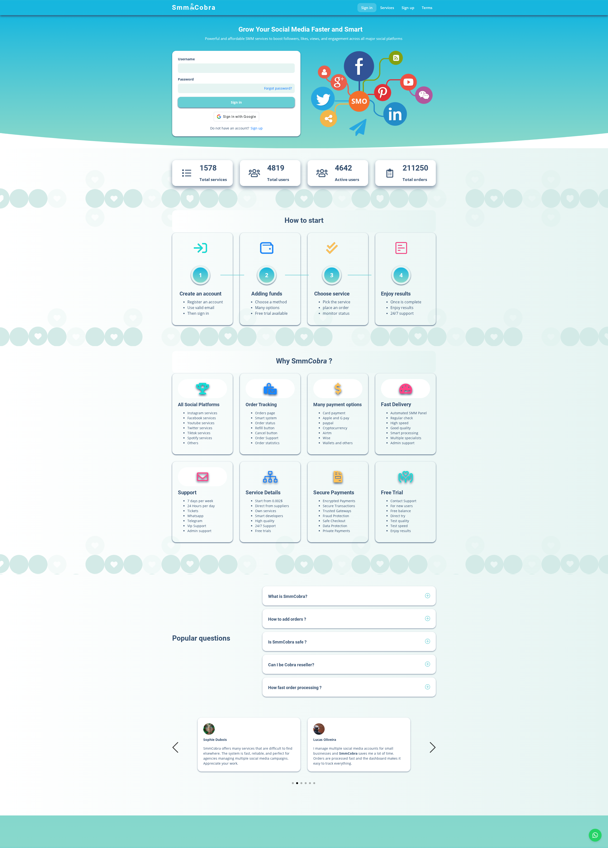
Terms (427, 7)
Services (387, 7)
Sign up (408, 7)
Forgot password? (278, 88)
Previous (176, 747)
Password (186, 79)
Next (432, 747)
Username (186, 59)
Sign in (367, 7)
